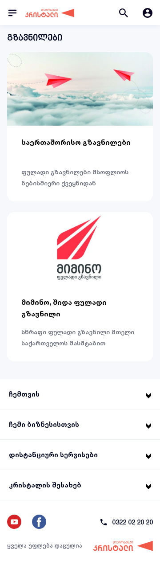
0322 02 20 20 (132, 522)
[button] (123, 12)
